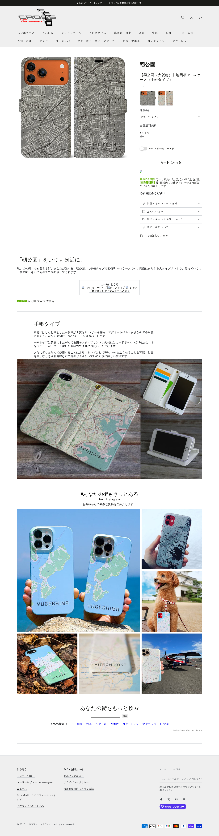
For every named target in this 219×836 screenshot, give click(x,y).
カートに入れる (170, 162)
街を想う (22, 769)
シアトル (101, 724)
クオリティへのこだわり (31, 805)
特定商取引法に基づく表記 (79, 788)
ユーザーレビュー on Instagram (35, 782)
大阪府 (50, 301)
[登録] (200, 779)
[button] (182, 17)
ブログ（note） (26, 775)
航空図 (164, 724)
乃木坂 (114, 724)
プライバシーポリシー (76, 782)
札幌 (79, 724)
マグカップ (149, 724)
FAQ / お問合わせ (73, 769)
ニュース (22, 788)
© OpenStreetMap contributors (187, 730)
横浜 (89, 724)
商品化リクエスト (74, 775)
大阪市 (41, 301)
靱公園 (31, 301)
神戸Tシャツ (131, 724)
